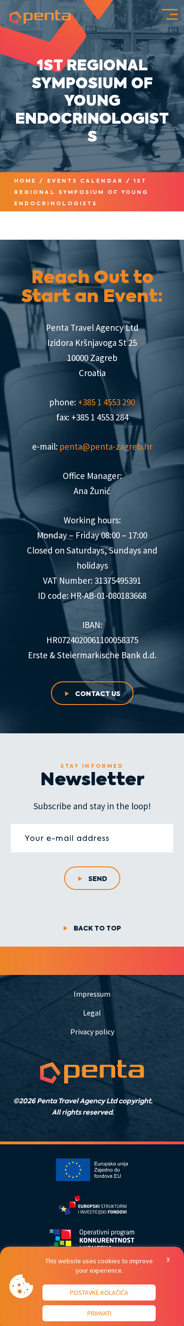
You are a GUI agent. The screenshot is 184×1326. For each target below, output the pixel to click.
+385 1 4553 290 (106, 402)
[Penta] (40, 16)
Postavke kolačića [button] (99, 1292)
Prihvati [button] (99, 1313)
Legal (92, 1012)
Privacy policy (92, 1031)
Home (25, 181)
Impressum (92, 994)
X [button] (168, 1259)
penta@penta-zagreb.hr (105, 446)
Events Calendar (85, 181)
